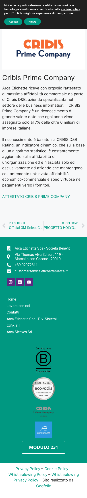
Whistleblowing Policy (27, 474)
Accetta (13, 21)
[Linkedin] (20, 282)
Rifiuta (32, 21)
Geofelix (43, 486)
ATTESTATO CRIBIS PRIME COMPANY (36, 196)
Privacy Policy (28, 468)
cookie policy (70, 9)
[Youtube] (29, 282)
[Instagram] (11, 282)
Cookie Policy (56, 468)
